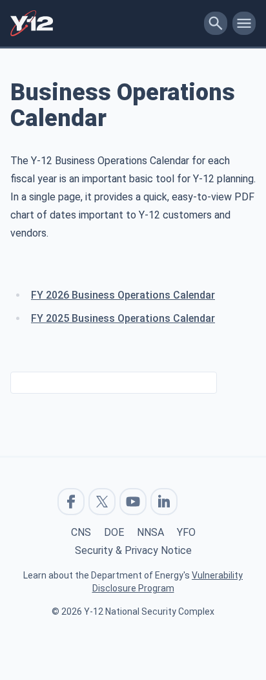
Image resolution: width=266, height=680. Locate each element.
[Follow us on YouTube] (133, 502)
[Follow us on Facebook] (71, 502)
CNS (81, 532)
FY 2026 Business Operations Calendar (123, 295)
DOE (114, 532)
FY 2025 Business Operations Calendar (123, 318)
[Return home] (104, 23)
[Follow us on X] (102, 502)
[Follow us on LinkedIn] (164, 502)
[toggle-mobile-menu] (244, 23)
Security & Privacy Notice (133, 550)
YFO (186, 532)
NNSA (150, 532)
